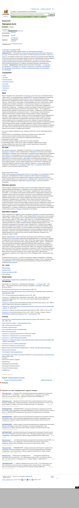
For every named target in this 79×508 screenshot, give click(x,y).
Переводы (29, 16)
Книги (36, 16)
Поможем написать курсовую (16, 377)
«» (31, 180)
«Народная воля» (7, 393)
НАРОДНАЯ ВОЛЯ (7, 408)
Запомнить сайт (35, 8)
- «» (18, 291)
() (35, 51)
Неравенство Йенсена (46, 380)
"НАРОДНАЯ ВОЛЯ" (7, 463)
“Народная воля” (6, 447)
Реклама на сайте (28, 476)
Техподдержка (22, 476)
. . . (19, 313)
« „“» (17, 345)
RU (52, 8)
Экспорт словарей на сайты (7, 479)
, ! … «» (16, 323)
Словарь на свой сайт (46, 8)
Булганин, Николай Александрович (13, 380)
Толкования (21, 16)
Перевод (11, 27)
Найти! (51, 14)
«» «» (20, 335)
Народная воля (6, 440)
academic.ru (5, 16)
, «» (11, 325)
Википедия (14, 16)
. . (46, 64)
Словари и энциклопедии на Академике (23, 11)
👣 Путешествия (6, 477)
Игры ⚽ (43, 16)
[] (6, 56)
